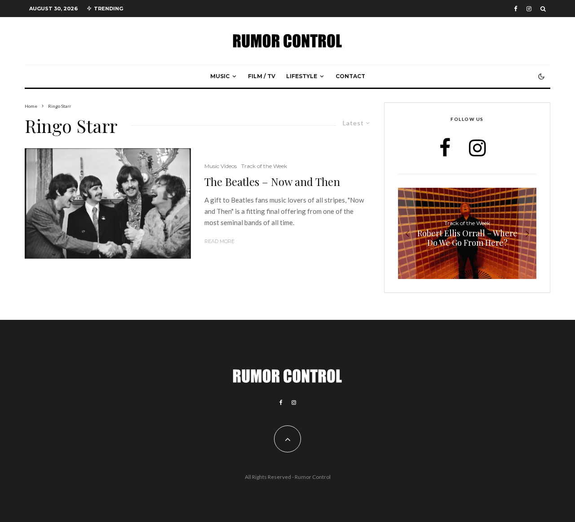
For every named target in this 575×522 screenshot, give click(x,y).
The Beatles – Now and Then (272, 181)
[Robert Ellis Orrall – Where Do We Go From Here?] (467, 233)
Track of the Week (264, 166)
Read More (219, 241)
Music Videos (220, 166)
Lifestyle (301, 76)
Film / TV (261, 76)
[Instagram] (529, 8)
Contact (350, 76)
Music (220, 76)
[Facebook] (515, 8)
